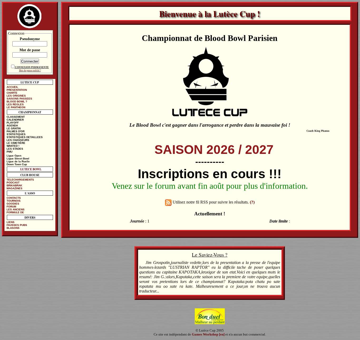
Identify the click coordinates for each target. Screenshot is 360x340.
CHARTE (12, 92)
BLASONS (13, 227)
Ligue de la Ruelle (18, 161)
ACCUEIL (12, 87)
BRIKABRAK (14, 185)
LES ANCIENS (16, 209)
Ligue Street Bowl (18, 158)
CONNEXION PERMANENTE (32, 67)
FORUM (11, 206)
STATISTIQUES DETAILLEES (25, 137)
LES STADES (15, 148)
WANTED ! (13, 145)
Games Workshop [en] (208, 334)
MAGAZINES (14, 188)
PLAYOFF (13, 122)
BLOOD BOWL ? (17, 101)
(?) (252, 202)
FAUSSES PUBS (17, 225)
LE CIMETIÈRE (16, 142)
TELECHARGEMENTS (20, 179)
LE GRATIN (14, 128)
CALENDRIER (15, 119)
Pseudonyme (30, 39)
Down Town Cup (17, 164)
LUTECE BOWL (30, 169)
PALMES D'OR (16, 131)
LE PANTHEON (16, 107)
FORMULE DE (15, 212)
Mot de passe (30, 50)
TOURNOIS (14, 200)
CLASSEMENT (16, 116)
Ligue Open (14, 155)
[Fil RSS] (168, 202)
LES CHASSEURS (18, 140)
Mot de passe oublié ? (30, 70)
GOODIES (13, 203)
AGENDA (12, 125)
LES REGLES (15, 104)
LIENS (10, 222)
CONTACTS (14, 197)
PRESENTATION (17, 89)
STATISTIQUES (16, 134)
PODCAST (13, 182)
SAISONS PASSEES (19, 98)
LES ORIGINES (16, 95)
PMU (9, 151)
